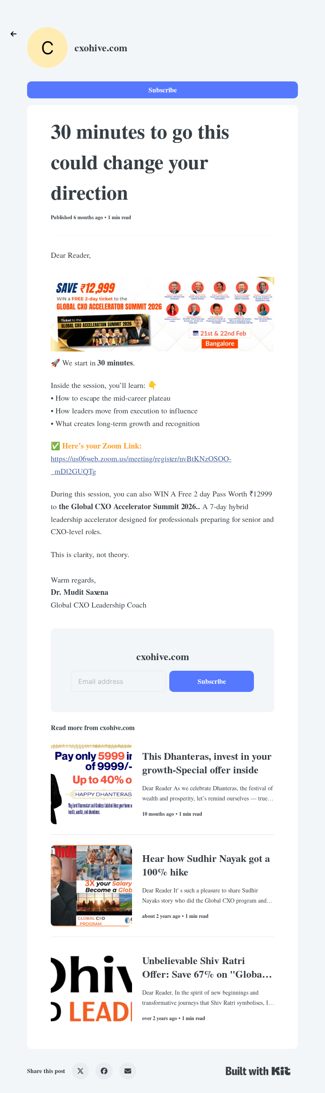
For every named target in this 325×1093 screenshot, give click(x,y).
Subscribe (163, 90)
